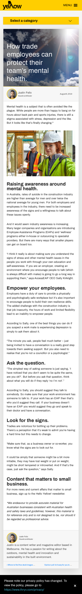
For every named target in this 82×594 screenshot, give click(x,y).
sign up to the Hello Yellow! (35, 493)
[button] (67, 5)
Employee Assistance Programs (26, 232)
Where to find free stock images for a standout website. (29, 565)
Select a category (24, 20)
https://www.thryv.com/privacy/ (24, 589)
